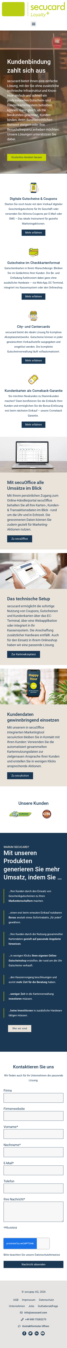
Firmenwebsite (14, 1109)
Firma (8, 1090)
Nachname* (12, 1145)
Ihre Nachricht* (14, 1199)
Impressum (28, 1299)
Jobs (31, 1306)
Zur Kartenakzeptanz (23, 654)
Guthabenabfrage (48, 1306)
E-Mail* (9, 1163)
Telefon (9, 1181)
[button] (33, 24)
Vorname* (11, 1127)
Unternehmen (17, 1306)
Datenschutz (46, 1299)
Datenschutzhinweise (47, 1254)
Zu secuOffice (19, 538)
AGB (15, 1299)
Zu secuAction (20, 775)
